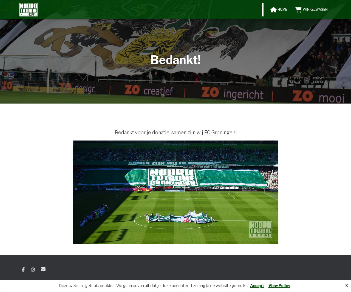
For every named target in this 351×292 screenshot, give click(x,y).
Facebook (23, 270)
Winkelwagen (315, 9)
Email (43, 269)
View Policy (279, 285)
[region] (175, 192)
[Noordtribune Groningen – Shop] (28, 9)
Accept (257, 285)
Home (282, 9)
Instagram (33, 270)
